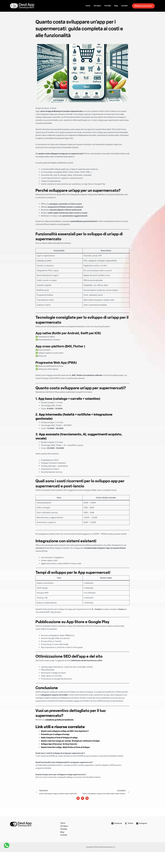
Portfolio (107, 6)
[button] (78, 798)
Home (88, 6)
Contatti (124, 6)
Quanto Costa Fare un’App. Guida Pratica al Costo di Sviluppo (65, 747)
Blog (116, 6)
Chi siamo (97, 6)
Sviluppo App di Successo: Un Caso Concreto (59, 744)
